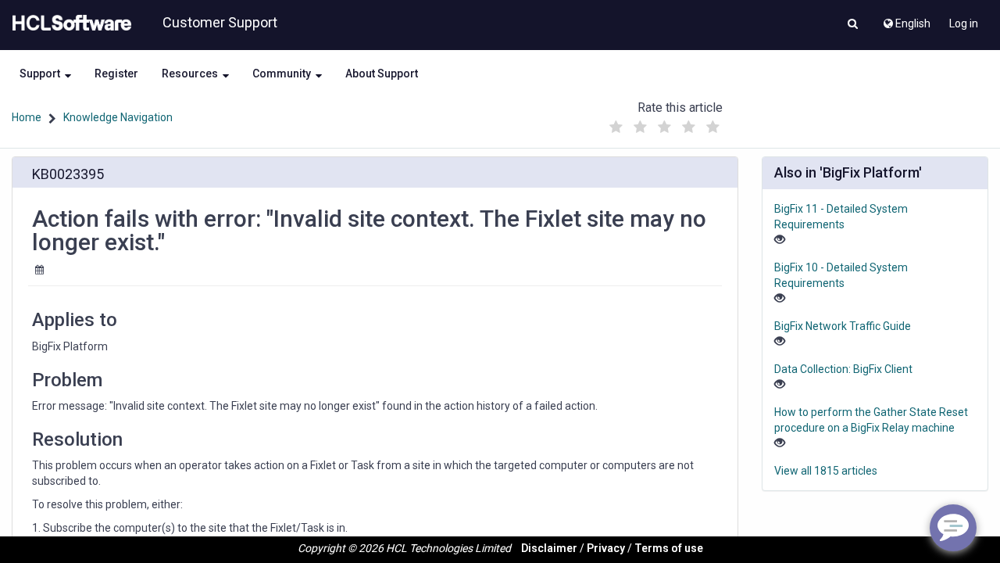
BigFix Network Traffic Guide (842, 326)
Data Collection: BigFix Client (843, 369)
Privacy (606, 548)
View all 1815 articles (825, 470)
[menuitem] (906, 19)
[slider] (665, 123)
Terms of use (668, 548)
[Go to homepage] (69, 23)
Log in (963, 23)
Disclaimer (549, 548)
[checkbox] (616, 127)
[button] (852, 25)
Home (26, 117)
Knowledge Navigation (118, 117)
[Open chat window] (953, 527)
